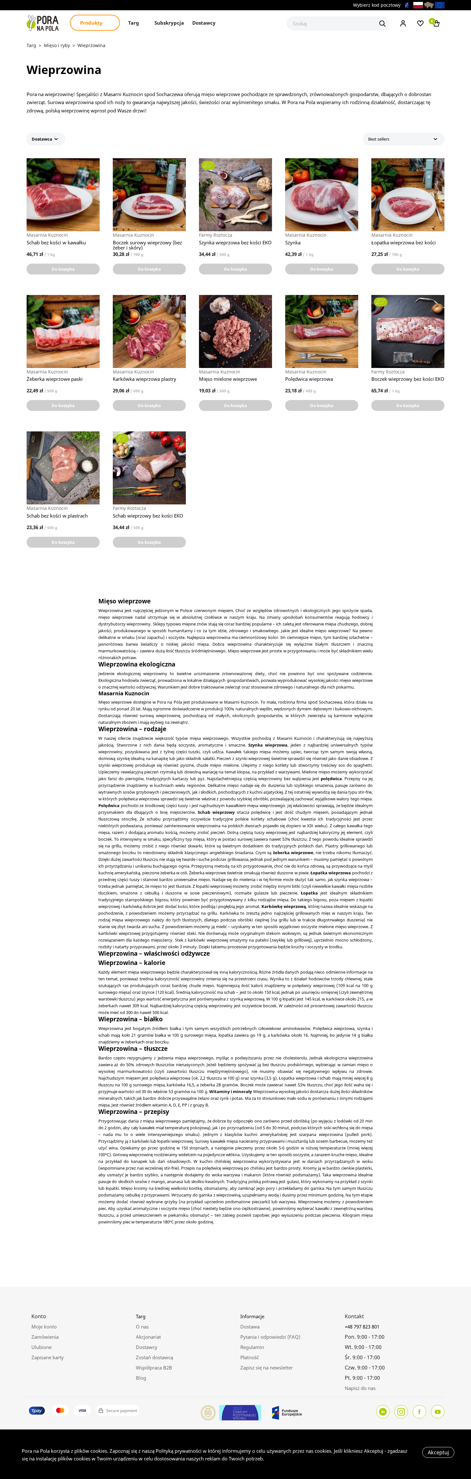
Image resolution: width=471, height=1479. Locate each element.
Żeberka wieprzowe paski (55, 378)
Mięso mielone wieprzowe (228, 378)
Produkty (92, 23)
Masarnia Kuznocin (47, 235)
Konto (38, 1316)
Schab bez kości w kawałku (56, 242)
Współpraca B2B (154, 1367)
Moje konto (44, 1326)
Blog (141, 1378)
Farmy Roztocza (215, 235)
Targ (134, 23)
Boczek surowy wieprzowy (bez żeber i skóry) (147, 245)
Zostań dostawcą (154, 1357)
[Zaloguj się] (403, 23)
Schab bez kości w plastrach (57, 515)
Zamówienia (45, 1337)
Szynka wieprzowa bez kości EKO (235, 242)
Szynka (293, 242)
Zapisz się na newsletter (266, 1367)
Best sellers (378, 139)
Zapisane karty (47, 1357)
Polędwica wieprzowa (309, 378)
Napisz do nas (360, 1388)
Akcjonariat (148, 1337)
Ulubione (41, 1347)
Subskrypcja (169, 23)
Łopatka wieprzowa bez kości (403, 242)
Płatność (249, 1357)
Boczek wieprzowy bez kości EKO (407, 378)
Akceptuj (438, 1452)
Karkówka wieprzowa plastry (144, 378)
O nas (142, 1326)
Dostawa (250, 1326)
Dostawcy (204, 23)
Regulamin (252, 1347)
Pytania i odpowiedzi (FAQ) (270, 1337)
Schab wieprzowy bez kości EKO (148, 515)
